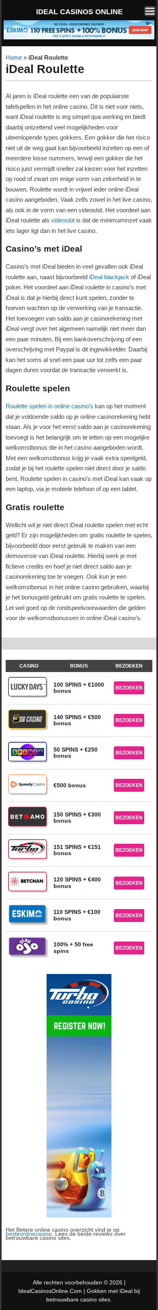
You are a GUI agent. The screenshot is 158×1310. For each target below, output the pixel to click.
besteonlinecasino (29, 1233)
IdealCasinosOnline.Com (50, 1291)
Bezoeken (129, 688)
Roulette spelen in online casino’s (49, 406)
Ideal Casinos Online (79, 12)
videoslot (63, 220)
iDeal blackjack (109, 277)
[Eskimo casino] (79, 38)
